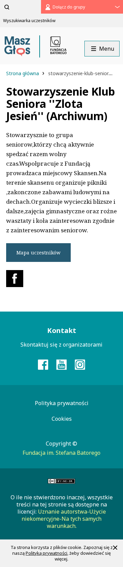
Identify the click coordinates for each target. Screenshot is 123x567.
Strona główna (23, 73)
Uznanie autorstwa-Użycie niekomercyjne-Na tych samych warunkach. (64, 519)
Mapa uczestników (38, 252)
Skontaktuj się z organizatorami (61, 344)
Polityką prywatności (46, 553)
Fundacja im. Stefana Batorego (61, 452)
